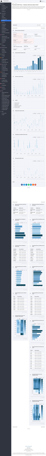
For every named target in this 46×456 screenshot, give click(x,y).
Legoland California (5, 108)
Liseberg (3, 55)
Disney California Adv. (5, 99)
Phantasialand (4, 28)
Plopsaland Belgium (5, 73)
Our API (3, 9)
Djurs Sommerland (5, 81)
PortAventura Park (5, 59)
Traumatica (4, 25)
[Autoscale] (40, 55)
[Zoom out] (39, 55)
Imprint (3, 114)
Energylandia (4, 85)
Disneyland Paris (4, 36)
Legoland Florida (4, 109)
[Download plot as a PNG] (33, 55)
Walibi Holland (4, 52)
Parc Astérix (4, 39)
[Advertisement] (28, 16)
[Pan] (36, 55)
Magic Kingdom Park (5, 92)
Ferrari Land (4, 60)
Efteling (3, 49)
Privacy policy (4, 113)
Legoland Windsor (5, 68)
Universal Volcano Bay (5, 105)
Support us (3, 11)
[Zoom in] (38, 55)
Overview (3, 5)
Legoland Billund (4, 80)
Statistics (3, 20)
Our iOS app (4, 8)
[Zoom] (35, 55)
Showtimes (3, 17)
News (3, 16)
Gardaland (3, 45)
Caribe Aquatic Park (5, 62)
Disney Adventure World (5, 37)
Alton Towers (4, 65)
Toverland (3, 50)
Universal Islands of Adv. (5, 102)
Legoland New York (5, 106)
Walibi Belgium (4, 75)
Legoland (16, 3)
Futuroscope (4, 40)
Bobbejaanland (4, 76)
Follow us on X (28, 447)
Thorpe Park (4, 67)
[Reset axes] (42, 55)
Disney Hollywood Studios (6, 95)
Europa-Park (4, 24)
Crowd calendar (4, 19)
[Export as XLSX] (43, 55)
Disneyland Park (4, 98)
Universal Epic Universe (5, 103)
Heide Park (3, 31)
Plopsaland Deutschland (5, 32)
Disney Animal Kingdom (5, 96)
